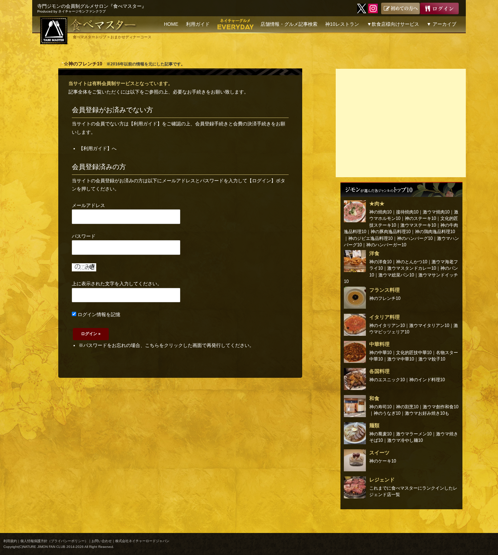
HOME (171, 24)
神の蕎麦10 (380, 433)
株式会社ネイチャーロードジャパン (142, 541)
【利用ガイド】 (145, 123)
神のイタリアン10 (387, 325)
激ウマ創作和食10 (440, 406)
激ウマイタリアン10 (429, 325)
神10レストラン (342, 24)
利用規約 (10, 541)
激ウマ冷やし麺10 (405, 440)
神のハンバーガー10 (386, 244)
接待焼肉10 (407, 211)
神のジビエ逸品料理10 (370, 238)
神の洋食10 (380, 261)
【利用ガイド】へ (98, 148)
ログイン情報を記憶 (98, 314)
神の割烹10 (407, 406)
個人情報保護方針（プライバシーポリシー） (54, 541)
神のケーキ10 (382, 461)
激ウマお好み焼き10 (425, 413)
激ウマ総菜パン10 (396, 275)
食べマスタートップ (89, 37)
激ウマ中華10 (400, 359)
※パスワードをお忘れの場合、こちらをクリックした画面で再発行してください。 (166, 345)
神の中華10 (380, 352)
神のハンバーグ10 (415, 238)
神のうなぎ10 (387, 413)
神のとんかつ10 (411, 261)
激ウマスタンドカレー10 (411, 268)
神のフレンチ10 (384, 298)
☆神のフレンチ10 (83, 63)
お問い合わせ (101, 541)
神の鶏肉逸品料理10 (435, 231)
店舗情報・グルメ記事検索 (289, 24)
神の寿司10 (380, 406)
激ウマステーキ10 (418, 225)
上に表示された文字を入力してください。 (117, 283)
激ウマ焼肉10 (436, 211)
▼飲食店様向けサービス (393, 24)
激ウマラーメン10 (414, 433)
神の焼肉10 (380, 211)
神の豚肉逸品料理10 (391, 231)
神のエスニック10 (387, 379)
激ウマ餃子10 (431, 359)
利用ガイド (198, 24)
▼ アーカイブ (441, 24)
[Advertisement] (401, 123)
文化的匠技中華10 (414, 352)
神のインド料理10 (427, 379)
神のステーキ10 (420, 218)
